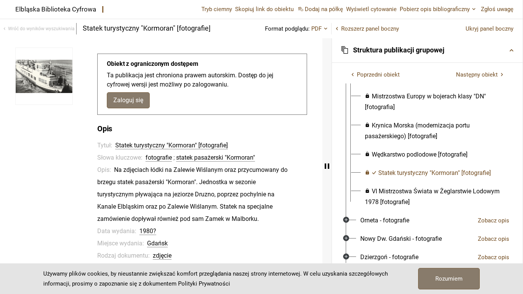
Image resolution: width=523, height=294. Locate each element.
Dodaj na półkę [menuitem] (324, 9)
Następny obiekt (477, 74)
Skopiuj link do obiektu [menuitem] (264, 9)
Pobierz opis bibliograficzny (435, 9)
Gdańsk (157, 243)
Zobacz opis (493, 220)
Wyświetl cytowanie (371, 9)
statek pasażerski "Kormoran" (215, 157)
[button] (427, 50)
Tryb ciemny (216, 9)
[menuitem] (434, 102)
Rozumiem (449, 278)
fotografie (158, 157)
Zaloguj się (128, 100)
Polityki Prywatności (204, 283)
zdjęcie (162, 255)
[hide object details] (327, 166)
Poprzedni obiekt (378, 74)
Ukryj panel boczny (489, 28)
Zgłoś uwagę (497, 9)
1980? (147, 231)
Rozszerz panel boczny (370, 28)
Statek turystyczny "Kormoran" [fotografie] (171, 145)
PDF (316, 28)
